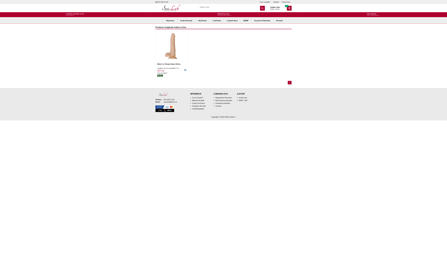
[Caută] (262, 8)
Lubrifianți (217, 21)
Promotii (279, 21)
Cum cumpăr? (265, 2)
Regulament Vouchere (223, 98)
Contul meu (286, 2)
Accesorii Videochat (262, 21)
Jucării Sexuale (186, 21)
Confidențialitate (198, 109)
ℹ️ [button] (185, 70)
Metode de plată (198, 100)
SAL (246, 100)
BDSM (246, 21)
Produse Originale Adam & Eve (170, 27)
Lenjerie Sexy (232, 21)
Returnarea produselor (223, 100)
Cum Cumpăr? (197, 98)
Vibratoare (170, 21)
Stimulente (202, 21)
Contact (276, 2)
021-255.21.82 (162, 2)
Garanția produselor (222, 103)
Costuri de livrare (198, 103)
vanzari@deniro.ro (170, 102)
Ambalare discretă (199, 106)
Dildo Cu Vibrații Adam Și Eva (168, 64)
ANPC (241, 100)
